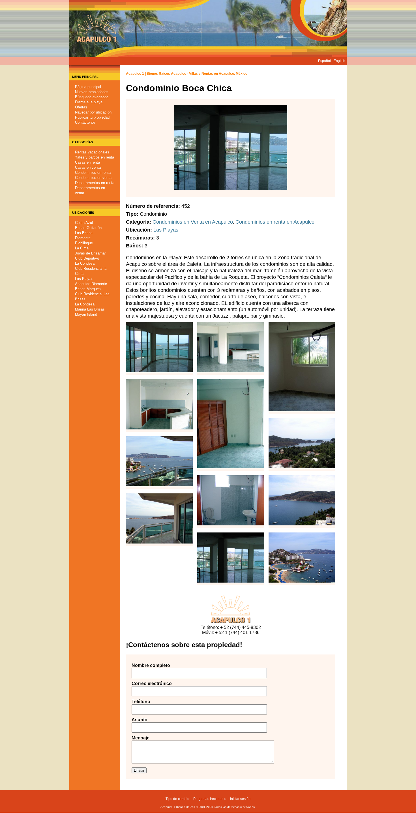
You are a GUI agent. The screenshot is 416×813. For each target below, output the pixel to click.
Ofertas (81, 107)
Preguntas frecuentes (209, 799)
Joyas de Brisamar (90, 253)
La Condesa (85, 263)
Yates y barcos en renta (94, 157)
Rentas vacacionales (92, 152)
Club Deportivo (87, 258)
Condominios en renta (93, 172)
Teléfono (141, 701)
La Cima (82, 248)
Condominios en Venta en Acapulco (193, 222)
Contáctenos (85, 122)
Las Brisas (84, 233)
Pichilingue (84, 243)
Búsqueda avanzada (91, 97)
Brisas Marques (88, 289)
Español (324, 61)
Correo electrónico (146, 683)
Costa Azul (84, 223)
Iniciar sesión (240, 799)
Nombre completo (146, 665)
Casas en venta (88, 167)
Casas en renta (87, 162)
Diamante (83, 238)
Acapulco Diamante (91, 284)
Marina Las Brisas (90, 309)
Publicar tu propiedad (92, 117)
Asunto (139, 719)
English (339, 61)
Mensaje (140, 737)
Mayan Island (86, 314)
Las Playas (84, 279)
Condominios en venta (93, 178)
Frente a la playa (88, 102)
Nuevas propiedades (91, 92)
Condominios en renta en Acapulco (274, 222)
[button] (159, 369)
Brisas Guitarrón (88, 228)
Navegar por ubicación (93, 112)
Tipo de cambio (177, 799)
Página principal (88, 87)
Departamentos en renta (94, 183)
